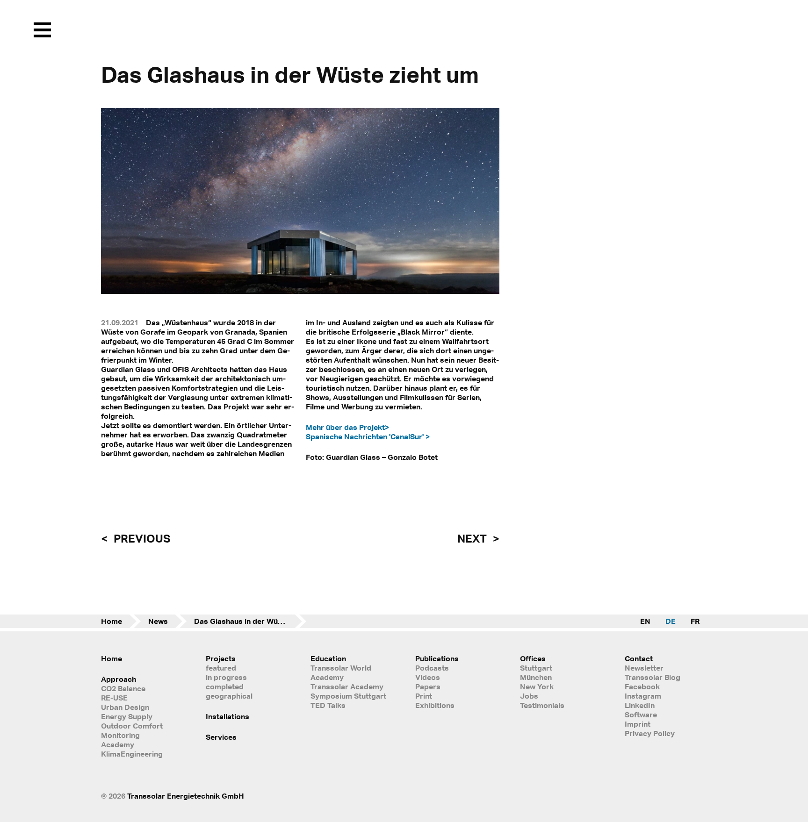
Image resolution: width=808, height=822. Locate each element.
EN (645, 621)
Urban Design (125, 707)
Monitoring (120, 735)
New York (537, 686)
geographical (229, 695)
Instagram (643, 695)
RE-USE (114, 697)
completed (225, 686)
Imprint (637, 724)
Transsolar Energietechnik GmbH (185, 796)
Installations (227, 716)
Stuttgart (536, 667)
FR (695, 621)
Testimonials (542, 705)
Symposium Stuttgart (348, 695)
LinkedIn (640, 705)
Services (221, 737)
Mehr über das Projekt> (347, 427)
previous (140, 538)
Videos (427, 677)
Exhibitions (434, 705)
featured (221, 667)
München (536, 677)
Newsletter (644, 667)
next (473, 538)
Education (328, 658)
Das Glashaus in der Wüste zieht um (250, 621)
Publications (437, 658)
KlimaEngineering (132, 753)
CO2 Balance (123, 688)
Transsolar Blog (652, 677)
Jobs (529, 695)
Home (111, 621)
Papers (427, 686)
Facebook (642, 686)
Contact (639, 658)
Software (641, 714)
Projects (221, 658)
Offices (533, 658)
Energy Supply (126, 716)
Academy (117, 744)
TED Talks (328, 705)
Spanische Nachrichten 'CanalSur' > (368, 436)
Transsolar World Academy (340, 672)
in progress (226, 677)
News (158, 621)
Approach (118, 679)
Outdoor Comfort (132, 725)
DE (670, 621)
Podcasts (432, 667)
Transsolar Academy (346, 686)
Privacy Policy (650, 733)
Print (423, 695)
